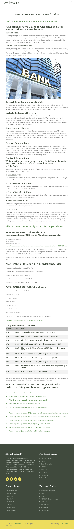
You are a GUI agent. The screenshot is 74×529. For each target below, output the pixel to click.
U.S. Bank (44, 472)
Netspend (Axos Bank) (48, 491)
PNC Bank (44, 475)
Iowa (15, 21)
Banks (9, 21)
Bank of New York (47, 478)
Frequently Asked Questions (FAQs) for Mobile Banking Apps (29, 431)
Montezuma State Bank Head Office (37, 14)
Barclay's (10, 499)
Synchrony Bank (12, 491)
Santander (44, 507)
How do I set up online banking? (20, 393)
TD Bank (10, 505)
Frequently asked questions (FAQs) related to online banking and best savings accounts (38, 413)
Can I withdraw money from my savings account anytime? (28, 407)
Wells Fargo (45, 470)
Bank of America (46, 464)
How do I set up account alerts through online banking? (28, 396)
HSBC (43, 493)
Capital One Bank (47, 458)
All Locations (13, 226)
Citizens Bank (12, 493)
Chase (43, 461)
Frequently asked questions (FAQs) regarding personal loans (29, 424)
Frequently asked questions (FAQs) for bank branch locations (29, 427)
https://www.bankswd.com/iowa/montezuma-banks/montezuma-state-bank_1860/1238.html (37, 246)
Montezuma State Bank (45, 21)
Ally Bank (10, 496)
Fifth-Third (44, 502)
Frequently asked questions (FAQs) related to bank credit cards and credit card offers (37, 417)
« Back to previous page (14, 320)
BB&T (43, 496)
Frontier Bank (45, 510)
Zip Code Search (58, 226)
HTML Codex (63, 524)
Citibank (43, 467)
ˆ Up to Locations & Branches (33, 320)
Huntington (11, 507)
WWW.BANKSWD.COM (18, 524)
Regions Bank (45, 505)
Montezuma (26, 21)
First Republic (11, 510)
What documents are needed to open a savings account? (28, 400)
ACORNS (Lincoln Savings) (49, 499)
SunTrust (10, 502)
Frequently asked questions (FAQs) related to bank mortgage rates (31, 420)
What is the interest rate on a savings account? (25, 404)
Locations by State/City (34, 226)
